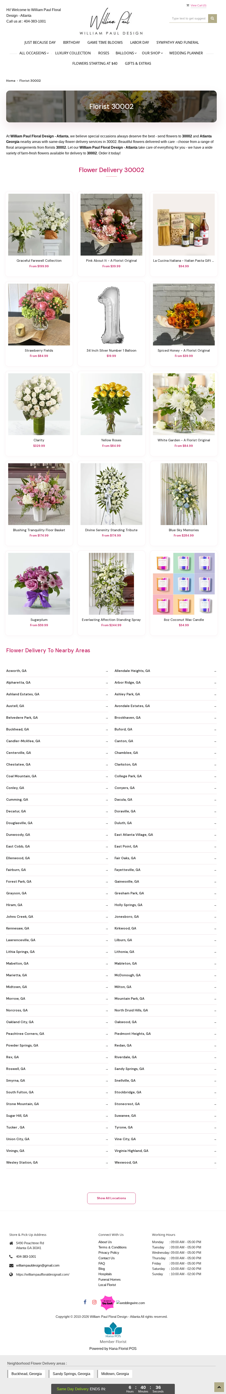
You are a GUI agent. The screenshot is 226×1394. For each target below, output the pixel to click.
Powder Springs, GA (22, 1045)
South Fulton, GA (20, 1092)
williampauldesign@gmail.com (38, 1265)
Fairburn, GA (16, 870)
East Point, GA (126, 846)
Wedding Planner (186, 53)
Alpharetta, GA (18, 682)
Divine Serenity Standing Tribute (111, 530)
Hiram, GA (14, 905)
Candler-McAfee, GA (23, 741)
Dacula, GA (123, 799)
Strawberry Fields (39, 350)
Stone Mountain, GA (22, 1104)
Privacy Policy (108, 1252)
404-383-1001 (35, 21)
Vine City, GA (125, 1139)
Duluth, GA (123, 823)
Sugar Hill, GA (17, 1115)
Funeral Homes (109, 1279)
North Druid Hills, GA (131, 1010)
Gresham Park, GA (129, 893)
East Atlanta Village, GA (134, 835)
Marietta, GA (16, 975)
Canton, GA (124, 741)
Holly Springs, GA (128, 905)
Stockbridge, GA (128, 1092)
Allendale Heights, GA (132, 671)
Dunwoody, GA (18, 835)
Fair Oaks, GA (125, 858)
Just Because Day (40, 42)
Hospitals (105, 1274)
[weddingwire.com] (130, 1303)
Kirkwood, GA (125, 928)
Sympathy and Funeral (177, 42)
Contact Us (106, 1258)
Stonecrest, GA (127, 1104)
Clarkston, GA (126, 764)
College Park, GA (128, 776)
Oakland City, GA (20, 1022)
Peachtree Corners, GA (25, 1034)
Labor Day (139, 42)
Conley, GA (15, 788)
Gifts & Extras (138, 63)
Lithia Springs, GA (20, 952)
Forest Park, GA (18, 881)
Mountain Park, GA (129, 998)
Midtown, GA (16, 987)
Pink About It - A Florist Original (111, 260)
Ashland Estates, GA (22, 694)
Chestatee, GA (18, 764)
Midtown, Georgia (115, 1374)
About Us (105, 1242)
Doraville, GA (125, 811)
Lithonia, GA (124, 952)
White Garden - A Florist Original (184, 440)
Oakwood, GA (126, 1022)
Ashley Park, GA (127, 694)
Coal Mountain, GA (21, 776)
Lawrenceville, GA (20, 940)
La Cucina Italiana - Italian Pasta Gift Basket (184, 260)
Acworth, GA (16, 671)
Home (10, 81)
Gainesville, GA (127, 881)
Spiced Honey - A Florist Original (184, 350)
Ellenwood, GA (18, 858)
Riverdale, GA (126, 1057)
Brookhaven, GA (128, 717)
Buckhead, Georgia (26, 1374)
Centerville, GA (18, 753)
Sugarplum (38, 620)
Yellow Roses (111, 440)
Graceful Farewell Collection (39, 260)
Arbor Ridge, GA (128, 682)
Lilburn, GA (123, 940)
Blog (101, 1269)
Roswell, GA (15, 1069)
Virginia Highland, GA (131, 1151)
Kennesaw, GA (17, 928)
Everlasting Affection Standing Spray (111, 620)
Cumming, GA (17, 799)
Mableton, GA (126, 963)
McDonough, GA (128, 975)
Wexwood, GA (126, 1162)
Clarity (39, 440)
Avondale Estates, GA (132, 706)
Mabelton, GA (17, 963)
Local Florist (107, 1285)
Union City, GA (17, 1139)
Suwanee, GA (125, 1115)
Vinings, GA (15, 1151)
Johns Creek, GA (19, 916)
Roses (103, 53)
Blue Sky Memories (184, 530)
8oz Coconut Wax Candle (184, 620)
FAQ (101, 1263)
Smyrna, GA (15, 1080)
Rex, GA (12, 1057)
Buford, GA (123, 729)
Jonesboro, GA (127, 916)
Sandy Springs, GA (129, 1069)
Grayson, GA (16, 893)
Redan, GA (123, 1045)
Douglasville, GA (19, 823)
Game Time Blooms (105, 42)
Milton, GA (123, 987)
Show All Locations (111, 1198)
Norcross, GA (17, 1010)
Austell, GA (15, 706)
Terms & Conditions (112, 1247)
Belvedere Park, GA (22, 717)
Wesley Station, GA (22, 1162)
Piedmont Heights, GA (133, 1034)
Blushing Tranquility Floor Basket (39, 530)
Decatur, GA (16, 811)
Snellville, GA (125, 1080)
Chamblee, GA (126, 753)
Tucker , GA (15, 1127)
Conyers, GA (125, 788)
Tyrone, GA (124, 1127)
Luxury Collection (73, 53)
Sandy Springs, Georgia (71, 1374)
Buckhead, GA (17, 729)
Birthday (71, 42)
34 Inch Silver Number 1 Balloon (111, 350)
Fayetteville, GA (127, 870)
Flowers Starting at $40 (94, 63)
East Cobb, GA (18, 846)
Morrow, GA (15, 998)
